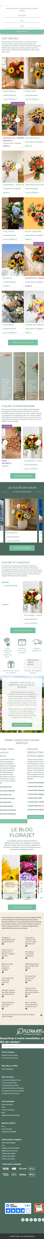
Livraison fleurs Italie (35, 798)
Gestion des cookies (8, 1156)
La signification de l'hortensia (28, 892)
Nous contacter (7, 1129)
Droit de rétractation (8, 1159)
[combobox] (22, 15)
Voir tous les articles (22, 907)
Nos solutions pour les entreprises (13, 1091)
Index (3, 1107)
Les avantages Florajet (9, 1083)
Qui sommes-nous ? (22, 725)
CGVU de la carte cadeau (10, 1058)
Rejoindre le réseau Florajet (10, 1115)
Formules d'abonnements (10, 1085)
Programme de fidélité (9, 1132)
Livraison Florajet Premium (10, 1093)
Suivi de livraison (7, 1104)
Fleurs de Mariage (7, 1069)
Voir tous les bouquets (22, 342)
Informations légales (8, 1143)
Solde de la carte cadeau (10, 1055)
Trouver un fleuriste (8, 1110)
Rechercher (22, 32)
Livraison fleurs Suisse (35, 786)
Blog (3, 1112)
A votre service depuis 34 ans (11, 1080)
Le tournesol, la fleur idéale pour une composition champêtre (10, 892)
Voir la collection (23, 476)
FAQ (3, 1126)
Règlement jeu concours (10, 1151)
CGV (3, 1145)
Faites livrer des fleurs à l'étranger (13, 1088)
